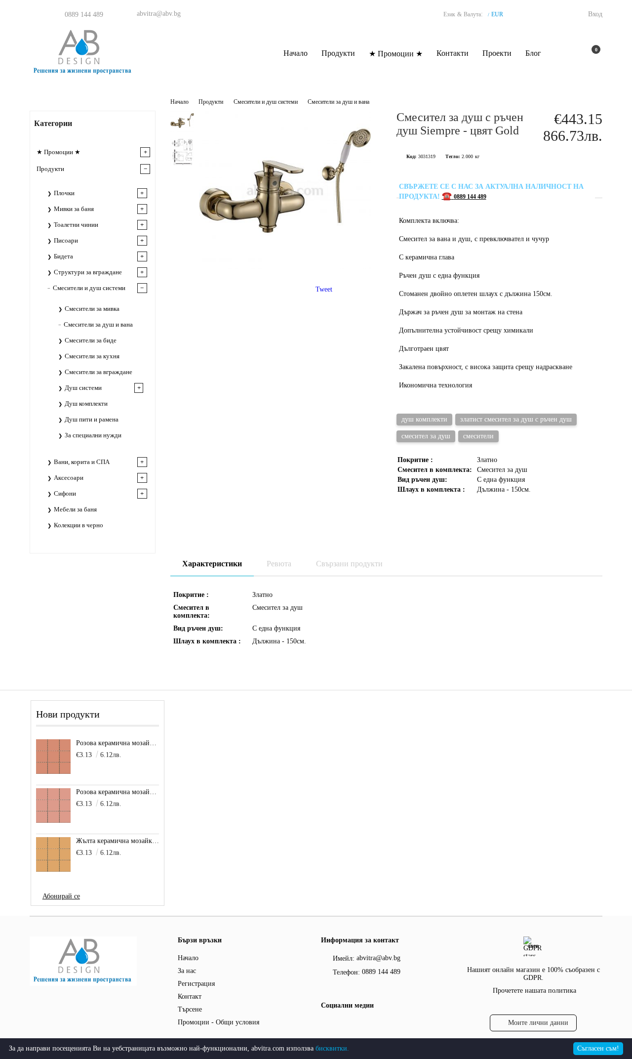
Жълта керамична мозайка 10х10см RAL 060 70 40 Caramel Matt (117, 841)
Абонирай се (61, 896)
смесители (478, 436)
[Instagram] (346, 1025)
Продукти (338, 53)
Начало (295, 53)
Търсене (190, 1009)
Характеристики (212, 563)
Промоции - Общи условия (218, 1022)
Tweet (324, 289)
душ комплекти (424, 419)
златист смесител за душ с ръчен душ (516, 419)
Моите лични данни (538, 1022)
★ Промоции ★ (396, 53)
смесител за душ (425, 436)
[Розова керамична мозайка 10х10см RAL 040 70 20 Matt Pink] (53, 805)
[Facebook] (326, 1025)
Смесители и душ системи (266, 101)
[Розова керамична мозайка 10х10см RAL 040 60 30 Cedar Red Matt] (53, 756)
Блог (533, 53)
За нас (187, 970)
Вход (595, 14)
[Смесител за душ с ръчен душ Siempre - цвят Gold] (285, 267)
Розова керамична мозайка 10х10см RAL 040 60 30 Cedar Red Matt (117, 743)
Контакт (189, 996)
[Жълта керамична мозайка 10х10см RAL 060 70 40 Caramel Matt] (53, 854)
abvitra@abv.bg (159, 13)
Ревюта (279, 563)
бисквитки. (332, 1048)
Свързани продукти (349, 563)
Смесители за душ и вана (338, 101)
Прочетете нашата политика (534, 990)
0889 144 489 (84, 14)
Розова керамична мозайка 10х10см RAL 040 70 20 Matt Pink (117, 792)
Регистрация (196, 983)
